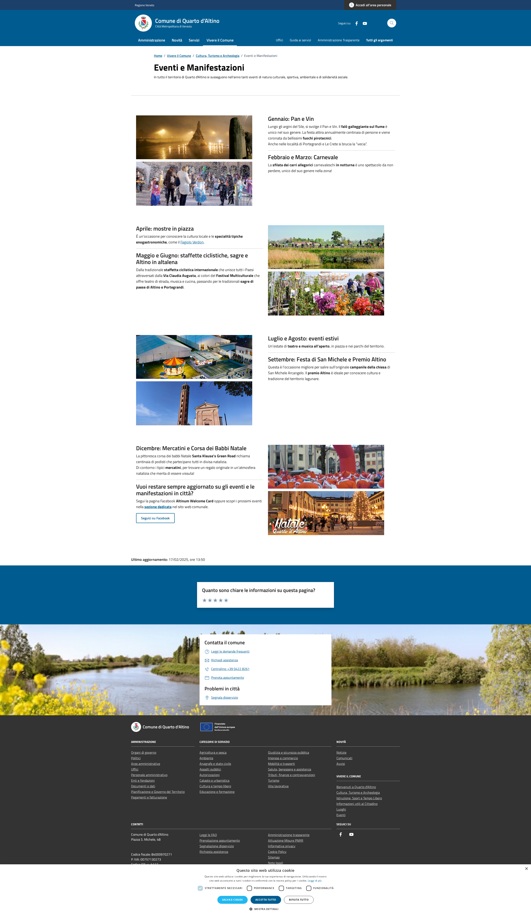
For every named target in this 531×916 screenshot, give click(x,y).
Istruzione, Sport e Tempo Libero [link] (359, 798)
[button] (265, 909)
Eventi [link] (341, 814)
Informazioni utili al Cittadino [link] (357, 803)
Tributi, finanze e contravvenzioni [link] (291, 774)
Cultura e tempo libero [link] (215, 786)
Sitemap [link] (274, 857)
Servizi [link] (194, 40)
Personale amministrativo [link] (149, 774)
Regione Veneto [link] (144, 5)
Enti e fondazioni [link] (143, 780)
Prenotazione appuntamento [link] (220, 840)
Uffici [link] (279, 40)
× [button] (526, 868)
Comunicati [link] (344, 758)
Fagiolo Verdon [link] (192, 242)
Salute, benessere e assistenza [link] (289, 769)
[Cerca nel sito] (391, 23)
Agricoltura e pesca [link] (213, 752)
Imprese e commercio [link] (283, 758)
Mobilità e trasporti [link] (281, 763)
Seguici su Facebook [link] (155, 518)
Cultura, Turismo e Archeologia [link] (358, 792)
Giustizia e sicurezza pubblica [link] (288, 752)
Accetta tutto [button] (265, 899)
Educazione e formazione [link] (217, 791)
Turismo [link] (273, 780)
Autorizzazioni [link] (210, 774)
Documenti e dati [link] (143, 786)
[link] (370, 5)
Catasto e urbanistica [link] (214, 780)
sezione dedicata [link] (158, 507)
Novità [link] (177, 40)
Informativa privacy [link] (281, 846)
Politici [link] (136, 758)
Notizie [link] (341, 752)
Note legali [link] (275, 862)
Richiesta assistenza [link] (214, 851)
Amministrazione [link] (151, 40)
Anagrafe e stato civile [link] (215, 763)
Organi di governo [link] (143, 752)
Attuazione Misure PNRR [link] (285, 840)
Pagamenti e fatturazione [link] (149, 797)
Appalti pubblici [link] (210, 769)
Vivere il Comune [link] (220, 40)
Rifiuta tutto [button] (299, 899)
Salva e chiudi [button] (232, 899)
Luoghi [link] (341, 809)
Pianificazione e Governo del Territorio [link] (158, 791)
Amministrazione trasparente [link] (288, 834)
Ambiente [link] (206, 758)
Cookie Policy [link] (277, 851)
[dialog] (265, 890)
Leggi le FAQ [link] (208, 834)
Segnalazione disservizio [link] (217, 846)
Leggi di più (315, 880)
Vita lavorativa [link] (278, 786)
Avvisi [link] (340, 763)
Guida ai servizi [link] (300, 40)
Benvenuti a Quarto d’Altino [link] (356, 786)
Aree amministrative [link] (145, 763)
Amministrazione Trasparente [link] (338, 40)
